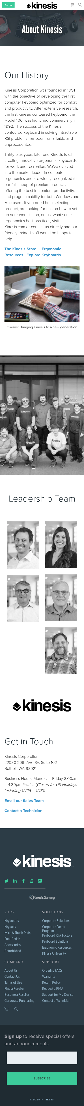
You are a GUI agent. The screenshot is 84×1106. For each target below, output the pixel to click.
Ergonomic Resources (57, 947)
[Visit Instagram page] (40, 881)
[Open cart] (72, 5)
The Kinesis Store (20, 248)
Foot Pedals (12, 939)
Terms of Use (13, 982)
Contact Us (12, 976)
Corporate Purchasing (19, 1000)
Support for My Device (57, 994)
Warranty (48, 976)
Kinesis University (54, 953)
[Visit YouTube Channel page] (31, 881)
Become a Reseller (16, 994)
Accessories (12, 945)
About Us (10, 970)
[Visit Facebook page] (24, 881)
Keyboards (11, 921)
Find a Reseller (14, 988)
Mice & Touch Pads (17, 933)
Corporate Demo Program (53, 929)
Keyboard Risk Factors (57, 935)
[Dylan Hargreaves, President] (23, 545)
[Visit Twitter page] (6, 881)
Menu (8, 5)
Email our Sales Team (24, 800)
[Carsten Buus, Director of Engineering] (61, 597)
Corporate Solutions (55, 921)
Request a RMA (52, 988)
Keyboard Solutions (55, 941)
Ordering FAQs (52, 970)
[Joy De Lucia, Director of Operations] (61, 544)
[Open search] (80, 5)
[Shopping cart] (6, 1009)
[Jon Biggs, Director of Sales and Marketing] (23, 598)
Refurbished (12, 951)
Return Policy (51, 982)
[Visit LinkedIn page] (15, 881)
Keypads (10, 927)
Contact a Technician (23, 810)
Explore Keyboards (43, 254)
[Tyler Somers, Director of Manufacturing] (61, 650)
